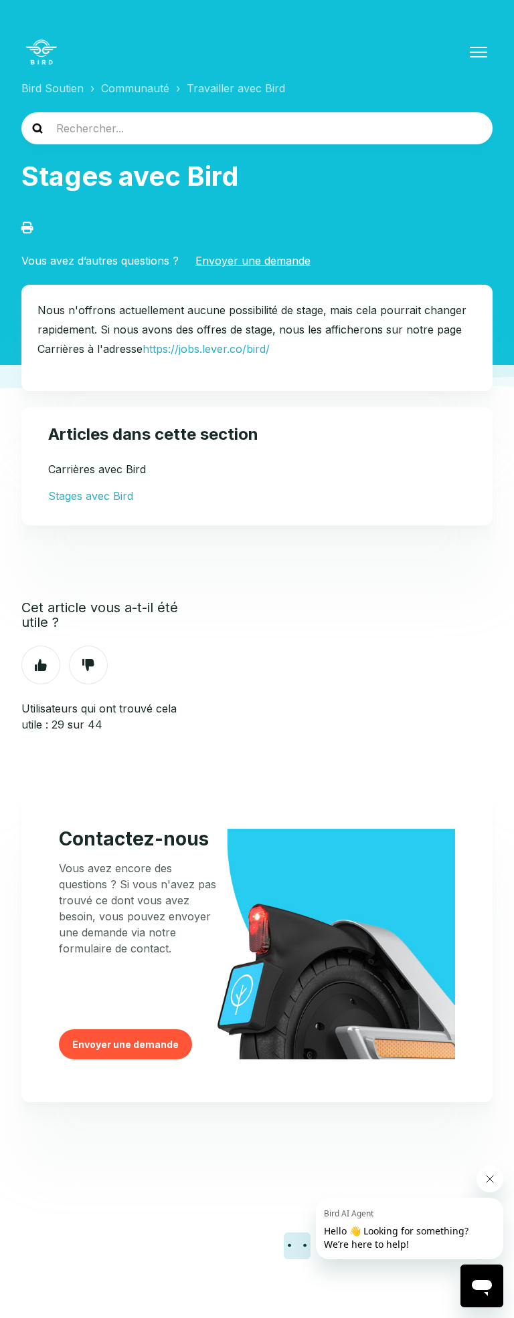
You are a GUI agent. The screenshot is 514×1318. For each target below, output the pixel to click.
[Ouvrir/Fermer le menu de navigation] (478, 52)
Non (88, 665)
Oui (40, 665)
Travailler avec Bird (236, 88)
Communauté (135, 88)
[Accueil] (41, 52)
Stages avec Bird (90, 496)
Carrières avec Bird (97, 469)
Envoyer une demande (253, 260)
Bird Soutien (52, 88)
